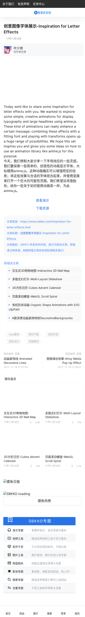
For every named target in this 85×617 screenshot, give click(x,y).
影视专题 (42, 571)
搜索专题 (39, 580)
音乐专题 (39, 530)
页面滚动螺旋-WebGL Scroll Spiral (34, 296)
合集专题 (37, 588)
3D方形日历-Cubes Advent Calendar (36, 287)
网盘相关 (37, 563)
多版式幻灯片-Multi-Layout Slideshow (37, 279)
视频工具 (39, 538)
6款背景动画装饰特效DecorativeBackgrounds (42, 318)
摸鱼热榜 (44, 501)
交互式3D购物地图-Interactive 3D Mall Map (41, 270)
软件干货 (39, 547)
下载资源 (42, 208)
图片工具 (39, 555)
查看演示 (42, 200)
